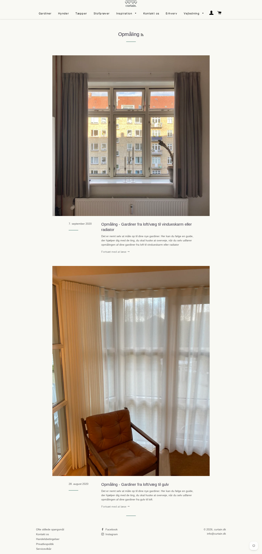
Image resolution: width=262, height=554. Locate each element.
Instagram (111, 534)
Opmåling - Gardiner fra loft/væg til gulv (135, 484)
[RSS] (142, 35)
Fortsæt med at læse (114, 251)
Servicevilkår (43, 548)
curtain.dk (220, 529)
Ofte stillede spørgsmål (50, 529)
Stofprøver (102, 13)
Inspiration (124, 13)
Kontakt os (151, 13)
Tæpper (81, 13)
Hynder (63, 13)
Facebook (111, 529)
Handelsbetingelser (47, 539)
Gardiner (45, 13)
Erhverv (171, 13)
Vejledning (192, 13)
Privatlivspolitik (45, 544)
